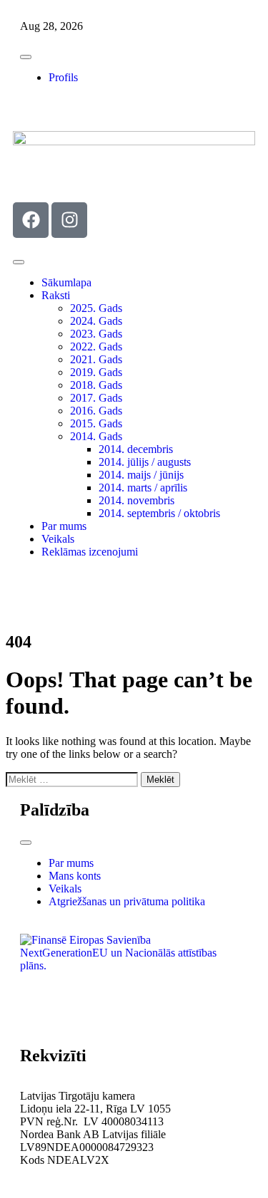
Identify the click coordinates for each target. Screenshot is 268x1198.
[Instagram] (69, 220)
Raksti (55, 295)
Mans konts (75, 876)
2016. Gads (96, 411)
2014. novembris (136, 500)
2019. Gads (96, 372)
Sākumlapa (66, 282)
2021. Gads (96, 359)
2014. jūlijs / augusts (145, 462)
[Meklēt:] (73, 779)
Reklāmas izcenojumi (89, 552)
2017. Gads (96, 398)
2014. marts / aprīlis (143, 487)
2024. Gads (96, 321)
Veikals (57, 539)
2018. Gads (96, 385)
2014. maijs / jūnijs (141, 475)
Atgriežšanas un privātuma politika (127, 901)
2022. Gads (96, 346)
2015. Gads (96, 423)
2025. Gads (96, 308)
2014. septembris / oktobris (159, 513)
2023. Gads (96, 334)
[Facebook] (31, 220)
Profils (63, 77)
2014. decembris (136, 449)
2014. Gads (96, 436)
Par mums (63, 526)
